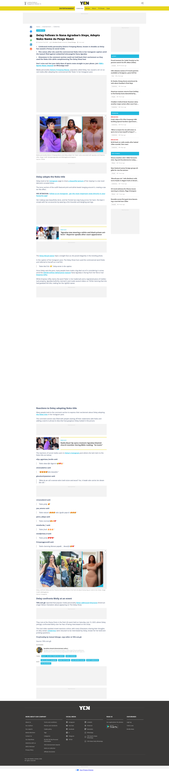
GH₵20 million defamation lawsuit (57, 273)
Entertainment (66, 8)
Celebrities (79, 8)
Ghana (113, 163)
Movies (87, 8)
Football (114, 65)
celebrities (52, 631)
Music (94, 8)
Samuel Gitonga (72, 42)
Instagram (53, 181)
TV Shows (101, 8)
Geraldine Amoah (57, 42)
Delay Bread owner (46, 256)
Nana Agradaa (71, 656)
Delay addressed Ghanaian (87, 603)
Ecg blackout (46, 663)
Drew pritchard (64, 660)
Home (38, 27)
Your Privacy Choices (86, 770)
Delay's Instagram (72, 453)
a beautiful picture (76, 181)
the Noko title (42, 414)
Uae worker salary (78, 660)
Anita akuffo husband (49, 660)
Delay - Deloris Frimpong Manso (53, 656)
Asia (113, 76)
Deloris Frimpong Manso (59, 70)
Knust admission (92, 660)
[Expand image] (104, 116)
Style (108, 8)
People (113, 96)
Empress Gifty (41, 275)
